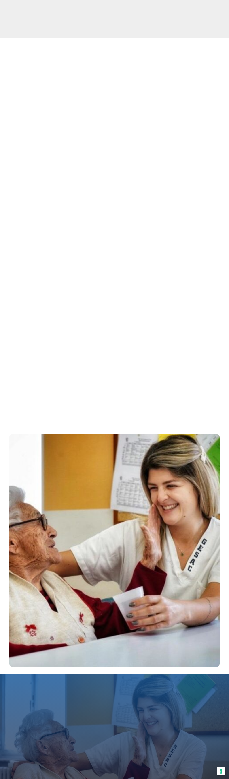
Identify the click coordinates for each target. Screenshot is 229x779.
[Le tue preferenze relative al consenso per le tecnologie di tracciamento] (221, 771)
